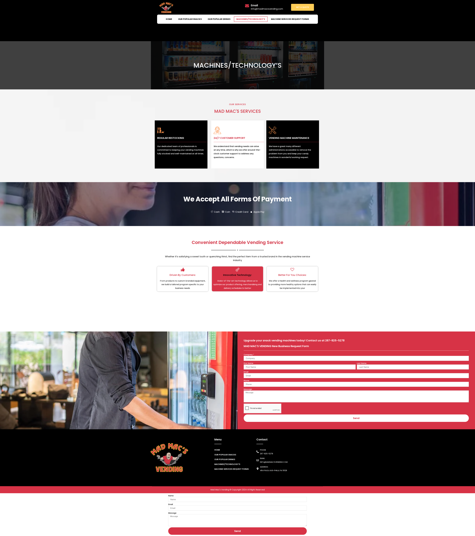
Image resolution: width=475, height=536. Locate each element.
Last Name (361, 363)
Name (171, 495)
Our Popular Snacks (190, 19)
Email (246, 372)
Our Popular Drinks (219, 19)
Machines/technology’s (250, 19)
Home (169, 19)
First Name (248, 363)
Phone (246, 380)
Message (248, 389)
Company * (249, 354)
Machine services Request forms (290, 19)
